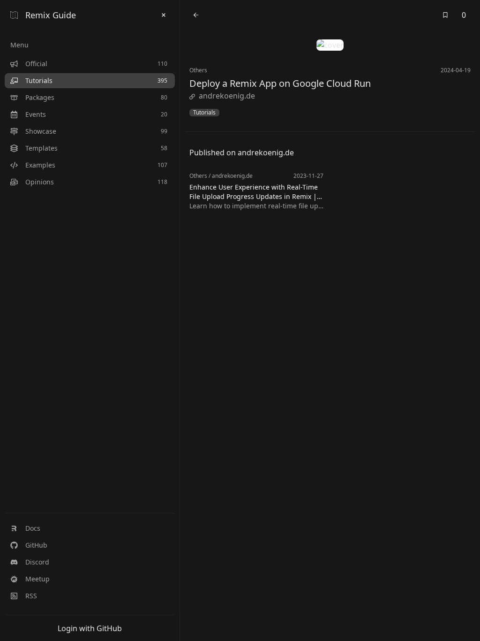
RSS (31, 595)
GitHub (36, 545)
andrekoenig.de (227, 96)
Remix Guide (50, 15)
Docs (32, 528)
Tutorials (204, 112)
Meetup (37, 578)
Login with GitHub (90, 628)
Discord (37, 561)
